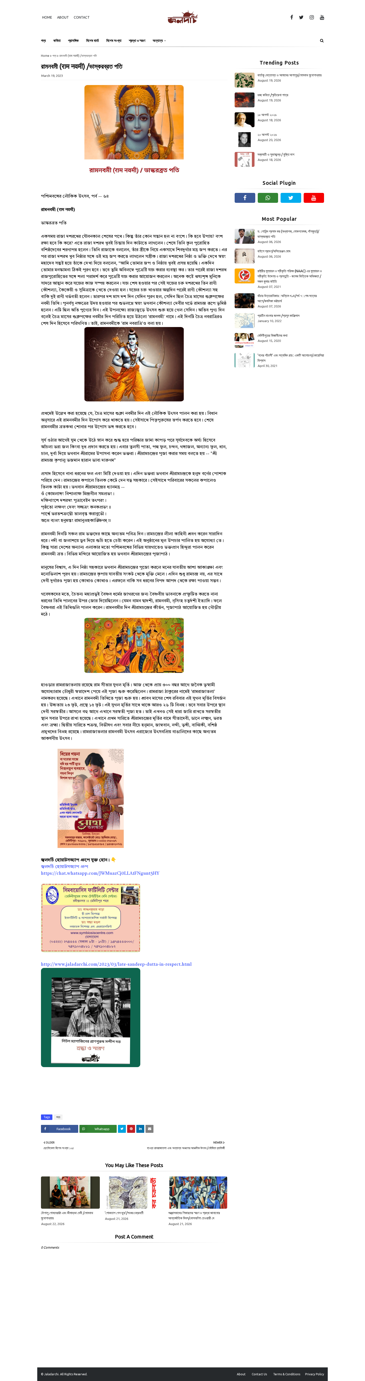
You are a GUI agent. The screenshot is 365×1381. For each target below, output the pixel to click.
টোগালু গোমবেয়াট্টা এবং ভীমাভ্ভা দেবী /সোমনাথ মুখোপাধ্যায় (67, 1215)
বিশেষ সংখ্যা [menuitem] (113, 40)
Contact (82, 17)
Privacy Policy (314, 1374)
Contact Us (259, 1374)
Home (47, 17)
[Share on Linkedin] (140, 1129)
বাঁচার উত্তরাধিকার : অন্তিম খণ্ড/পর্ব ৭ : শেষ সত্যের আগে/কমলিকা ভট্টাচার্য (287, 298)
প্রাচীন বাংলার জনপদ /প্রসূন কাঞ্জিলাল (278, 316)
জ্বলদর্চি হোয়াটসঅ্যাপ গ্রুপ (64, 867)
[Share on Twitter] (122, 1129)
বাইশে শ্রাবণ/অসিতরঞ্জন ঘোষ (273, 251)
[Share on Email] (149, 1129)
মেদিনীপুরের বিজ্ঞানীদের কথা (272, 335)
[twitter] (301, 17)
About (63, 17)
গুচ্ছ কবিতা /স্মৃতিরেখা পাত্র (272, 95)
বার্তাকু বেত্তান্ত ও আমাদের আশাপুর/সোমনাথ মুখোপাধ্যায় (289, 75)
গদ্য (54, 55)
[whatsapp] (268, 198)
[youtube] (321, 17)
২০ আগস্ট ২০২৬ (267, 135)
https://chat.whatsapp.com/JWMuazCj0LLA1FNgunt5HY (100, 873)
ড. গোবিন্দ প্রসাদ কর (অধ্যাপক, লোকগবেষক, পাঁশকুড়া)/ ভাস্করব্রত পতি (288, 234)
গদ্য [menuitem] (43, 40)
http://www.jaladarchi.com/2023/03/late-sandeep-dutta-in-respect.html (116, 964)
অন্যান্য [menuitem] (158, 40)
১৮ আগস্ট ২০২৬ (267, 115)
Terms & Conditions (286, 1374)
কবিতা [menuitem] (57, 40)
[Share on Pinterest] (131, 1129)
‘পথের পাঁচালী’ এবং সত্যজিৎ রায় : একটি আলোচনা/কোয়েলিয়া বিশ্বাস (290, 357)
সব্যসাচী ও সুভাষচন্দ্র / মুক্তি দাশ (275, 154)
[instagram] (312, 17)
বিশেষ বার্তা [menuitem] (92, 40)
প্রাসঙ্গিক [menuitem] (73, 40)
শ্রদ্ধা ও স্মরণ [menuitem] (137, 40)
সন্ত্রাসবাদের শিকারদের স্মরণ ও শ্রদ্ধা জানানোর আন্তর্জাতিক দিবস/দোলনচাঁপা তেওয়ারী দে (194, 1215)
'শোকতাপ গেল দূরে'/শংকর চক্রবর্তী (124, 1213)
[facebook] (292, 17)
